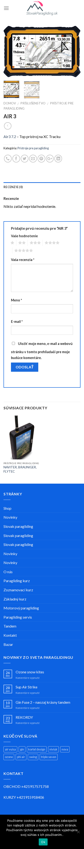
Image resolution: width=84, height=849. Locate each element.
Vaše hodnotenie (24, 236)
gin (22, 749)
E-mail (17, 322)
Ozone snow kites (30, 672)
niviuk (53, 749)
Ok (43, 842)
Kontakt (10, 635)
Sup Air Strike (26, 687)
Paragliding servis (18, 617)
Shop (7, 508)
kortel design (36, 749)
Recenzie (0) (13, 187)
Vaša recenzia (22, 260)
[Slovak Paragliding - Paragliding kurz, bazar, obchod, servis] (42, 8)
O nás (8, 571)
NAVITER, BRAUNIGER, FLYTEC (20, 469)
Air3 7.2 (10, 136)
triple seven (48, 757)
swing (33, 757)
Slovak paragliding (18, 526)
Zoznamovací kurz (18, 590)
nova (65, 749)
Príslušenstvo (33, 103)
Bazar (8, 644)
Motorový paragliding (21, 608)
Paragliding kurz (17, 580)
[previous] (11, 51)
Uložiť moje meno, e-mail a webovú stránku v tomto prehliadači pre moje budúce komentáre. (42, 351)
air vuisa (10, 749)
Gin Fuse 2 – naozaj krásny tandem (43, 702)
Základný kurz (15, 599)
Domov (10, 103)
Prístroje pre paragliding (33, 148)
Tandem (10, 626)
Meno (16, 300)
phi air (21, 757)
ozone (9, 757)
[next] (73, 51)
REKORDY (24, 717)
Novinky (10, 517)
